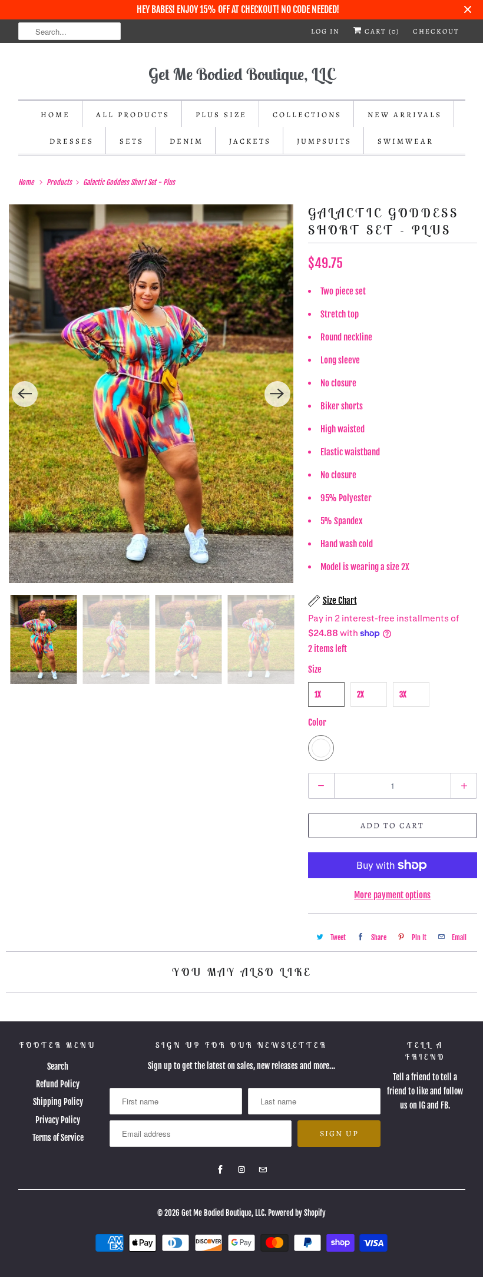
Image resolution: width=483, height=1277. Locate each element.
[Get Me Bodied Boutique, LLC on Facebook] (220, 1169)
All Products (133, 115)
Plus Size (221, 115)
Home (55, 115)
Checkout (436, 31)
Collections (307, 115)
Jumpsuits (324, 141)
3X (402, 694)
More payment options (392, 895)
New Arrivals (405, 115)
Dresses (71, 141)
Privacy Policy (57, 1120)
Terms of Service (58, 1138)
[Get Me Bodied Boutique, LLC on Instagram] (241, 1169)
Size (315, 669)
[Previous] (25, 394)
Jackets (250, 141)
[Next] (277, 394)
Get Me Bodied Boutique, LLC (222, 1213)
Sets (132, 141)
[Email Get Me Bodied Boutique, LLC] (262, 1169)
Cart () (380, 31)
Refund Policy (58, 1084)
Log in (325, 31)
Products (60, 182)
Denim (186, 141)
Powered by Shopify (297, 1213)
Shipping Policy (58, 1102)
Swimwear (406, 141)
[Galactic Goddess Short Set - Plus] (151, 393)
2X (360, 694)
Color (317, 722)
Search (57, 1066)
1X (318, 694)
